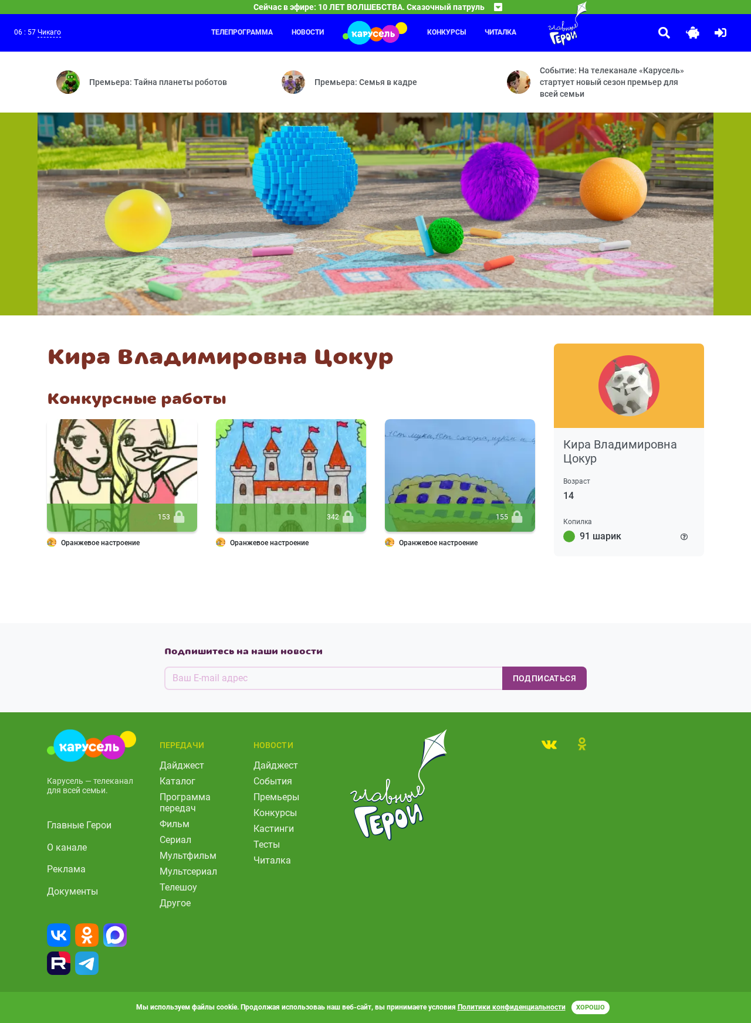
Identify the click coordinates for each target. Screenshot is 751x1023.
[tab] (549, 744)
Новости (308, 32)
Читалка (272, 860)
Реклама (66, 869)
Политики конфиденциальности (512, 1007)
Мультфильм (188, 855)
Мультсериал (188, 871)
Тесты (266, 844)
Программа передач (185, 802)
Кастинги (273, 828)
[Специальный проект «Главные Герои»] (544, 23)
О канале (67, 847)
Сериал (175, 839)
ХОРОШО (590, 1007)
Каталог (177, 781)
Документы (72, 891)
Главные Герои (79, 825)
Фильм (175, 824)
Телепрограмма (242, 32)
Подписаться (544, 678)
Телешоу (178, 887)
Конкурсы (446, 32)
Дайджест (182, 765)
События (272, 781)
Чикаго (49, 32)
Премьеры (276, 797)
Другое (175, 903)
